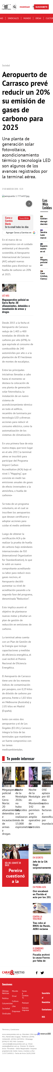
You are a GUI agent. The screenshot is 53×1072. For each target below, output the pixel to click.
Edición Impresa (25, 1009)
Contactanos (47, 1009)
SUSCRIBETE (41, 7)
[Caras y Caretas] (13, 974)
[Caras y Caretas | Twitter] (42, 973)
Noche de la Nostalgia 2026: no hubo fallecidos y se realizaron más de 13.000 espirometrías (23, 808)
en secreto (38, 857)
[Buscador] (14, 7)
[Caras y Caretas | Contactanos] (47, 972)
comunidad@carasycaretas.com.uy (15, 1044)
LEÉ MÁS (5, 295)
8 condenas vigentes (38, 949)
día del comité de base (13, 864)
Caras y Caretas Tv (25, 994)
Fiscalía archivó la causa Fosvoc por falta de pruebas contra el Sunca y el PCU (41, 962)
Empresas (16, 1011)
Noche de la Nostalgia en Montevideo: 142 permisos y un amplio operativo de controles (36, 808)
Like (14, 1006)
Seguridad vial (37, 782)
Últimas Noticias (5, 992)
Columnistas (7, 1003)
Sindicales (13, 18)
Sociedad (6, 1008)
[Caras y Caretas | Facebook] (36, 973)
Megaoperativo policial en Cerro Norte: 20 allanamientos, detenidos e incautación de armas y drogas (16, 306)
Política (5, 998)
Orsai (38, 18)
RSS (43, 1016)
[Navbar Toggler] (8, 7)
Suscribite (24, 218)
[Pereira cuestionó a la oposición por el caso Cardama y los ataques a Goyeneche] (15, 851)
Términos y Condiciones (10, 1029)
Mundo (27, 18)
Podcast (25, 1003)
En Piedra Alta (39, 887)
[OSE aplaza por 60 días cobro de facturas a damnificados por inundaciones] (46, 786)
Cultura (15, 1001)
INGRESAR (25, 7)
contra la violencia (37, 917)
